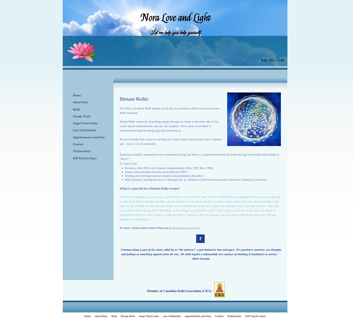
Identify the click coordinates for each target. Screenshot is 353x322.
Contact (78, 144)
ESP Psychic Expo (85, 158)
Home (77, 95)
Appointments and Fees (89, 137)
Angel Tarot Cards (85, 123)
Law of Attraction (84, 130)
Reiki (76, 109)
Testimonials (81, 151)
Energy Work (81, 116)
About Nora (80, 102)
